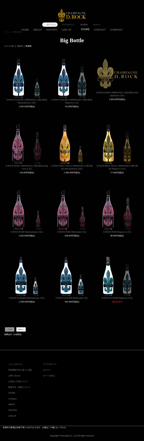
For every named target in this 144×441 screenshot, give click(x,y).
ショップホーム (15, 364)
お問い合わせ (14, 376)
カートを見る (49, 376)
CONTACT (100, 29)
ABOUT (37, 29)
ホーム (7, 32)
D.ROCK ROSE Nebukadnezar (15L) (27, 232)
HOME (25, 29)
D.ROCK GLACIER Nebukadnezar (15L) (27, 298)
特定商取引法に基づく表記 (20, 370)
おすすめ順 (9, 46)
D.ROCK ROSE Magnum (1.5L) (117, 232)
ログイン (47, 370)
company (12, 399)
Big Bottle (18, 32)
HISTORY (51, 29)
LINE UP (66, 29)
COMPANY (116, 29)
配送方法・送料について (19, 387)
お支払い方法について (18, 381)
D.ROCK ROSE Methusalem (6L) (72, 232)
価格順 (20, 46)
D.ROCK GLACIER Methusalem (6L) (72, 298)
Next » (21, 329)
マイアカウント (50, 364)
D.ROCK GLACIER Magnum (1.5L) (117, 298)
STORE (11, 393)
